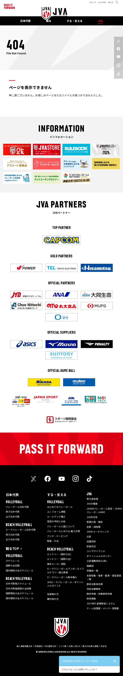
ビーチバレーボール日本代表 (21, 529)
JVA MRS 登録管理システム (101, 603)
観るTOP (12, 548)
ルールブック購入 (56, 516)
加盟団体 (91, 541)
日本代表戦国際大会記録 (18, 588)
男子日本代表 (13, 511)
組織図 (90, 565)
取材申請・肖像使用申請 (99, 593)
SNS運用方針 (50, 646)
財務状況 (91, 546)
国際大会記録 (13, 565)
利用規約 (39, 646)
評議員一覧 (92, 570)
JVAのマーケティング (98, 531)
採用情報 (91, 598)
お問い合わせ (74, 646)
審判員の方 (53, 598)
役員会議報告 (94, 588)
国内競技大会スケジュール (19, 570)
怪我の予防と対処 (56, 521)
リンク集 (62, 646)
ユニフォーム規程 (56, 511)
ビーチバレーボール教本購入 (62, 577)
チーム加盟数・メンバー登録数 (103, 608)
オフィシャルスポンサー (99, 556)
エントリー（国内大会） (60, 554)
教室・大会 (53, 540)
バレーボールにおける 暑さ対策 (63, 531)
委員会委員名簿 (95, 584)
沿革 (89, 536)
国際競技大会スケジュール (19, 593)
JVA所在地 (92, 517)
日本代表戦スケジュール (18, 583)
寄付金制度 (92, 498)
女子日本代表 (13, 516)
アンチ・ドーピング (57, 536)
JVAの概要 (92, 503)
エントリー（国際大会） (60, 559)
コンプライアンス (96, 551)
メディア (92, 2)
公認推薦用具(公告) (97, 560)
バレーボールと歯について (61, 526)
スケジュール (13, 560)
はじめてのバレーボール (60, 506)
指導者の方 (53, 594)
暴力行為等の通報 (90, 646)
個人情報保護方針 (24, 646)
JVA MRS (102, 2)
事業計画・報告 (95, 521)
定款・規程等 (94, 526)
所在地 (104, 646)
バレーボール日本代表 (17, 506)
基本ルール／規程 (56, 563)
